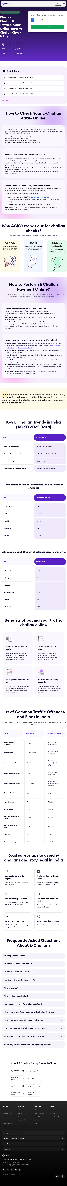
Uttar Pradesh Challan (32, 1086)
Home (3, 64)
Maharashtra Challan (15, 1071)
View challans (47, 27)
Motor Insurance (10, 64)
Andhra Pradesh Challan (16, 1093)
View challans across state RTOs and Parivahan (47, 15)
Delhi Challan (31, 1078)
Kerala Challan (32, 1071)
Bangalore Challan (31, 1093)
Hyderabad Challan (14, 1078)
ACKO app (19, 163)
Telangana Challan (14, 1086)
